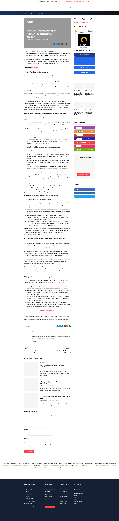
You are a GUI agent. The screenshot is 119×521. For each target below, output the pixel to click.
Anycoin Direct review (49, 498)
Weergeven (35, 67)
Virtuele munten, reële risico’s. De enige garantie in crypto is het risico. (79, 1)
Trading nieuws (63, 499)
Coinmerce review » (84, 58)
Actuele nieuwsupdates (64, 506)
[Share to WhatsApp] (64, 44)
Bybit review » (84, 67)
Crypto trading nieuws (32, 51)
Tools (78, 13)
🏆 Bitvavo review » (84, 54)
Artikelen (35, 341)
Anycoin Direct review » (84, 63)
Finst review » (84, 72)
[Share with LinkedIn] (59, 44)
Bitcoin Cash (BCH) (30, 503)
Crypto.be (26, 51)
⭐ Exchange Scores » (56, 1)
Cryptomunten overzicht (83, 174)
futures (31, 170)
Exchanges (39, 13)
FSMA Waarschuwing (78, 501)
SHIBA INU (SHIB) (30, 500)
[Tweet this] (57, 44)
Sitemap (75, 503)
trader (39, 97)
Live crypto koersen (63, 489)
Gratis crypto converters (64, 491)
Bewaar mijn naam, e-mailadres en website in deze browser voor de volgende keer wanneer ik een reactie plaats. (47, 445)
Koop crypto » (50, 506)
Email (26, 434)
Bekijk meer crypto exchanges (51, 503)
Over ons (85, 13)
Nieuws (72, 13)
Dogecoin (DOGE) (29, 498)
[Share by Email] (66, 44)
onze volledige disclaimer (79, 467)
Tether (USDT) (29, 496)
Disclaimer (76, 495)
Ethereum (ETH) (29, 489)
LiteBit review (48, 499)
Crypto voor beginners (52, 13)
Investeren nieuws (63, 501)
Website (26, 438)
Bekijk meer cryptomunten (29, 506)
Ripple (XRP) (28, 493)
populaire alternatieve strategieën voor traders (53, 282)
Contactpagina (76, 487)
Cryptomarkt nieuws (63, 498)
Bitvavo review (48, 494)
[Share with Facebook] (54, 44)
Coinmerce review (49, 496)
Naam (26, 429)
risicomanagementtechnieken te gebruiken (46, 259)
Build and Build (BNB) (30, 501)
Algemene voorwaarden (78, 493)
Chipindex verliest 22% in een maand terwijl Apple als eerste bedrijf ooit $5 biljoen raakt (90, 93)
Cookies (75, 499)
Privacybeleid (76, 497)
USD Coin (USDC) (30, 494)
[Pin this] (62, 44)
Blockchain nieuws (63, 503)
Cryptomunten (63, 13)
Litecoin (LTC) (29, 491)
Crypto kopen (28, 13)
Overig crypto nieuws (64, 505)
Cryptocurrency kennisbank (65, 493)
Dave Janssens (31, 39)
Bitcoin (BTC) (28, 487)
